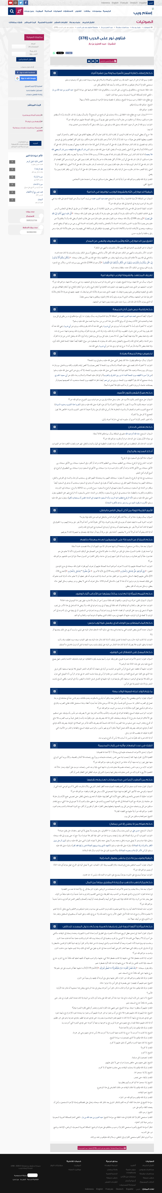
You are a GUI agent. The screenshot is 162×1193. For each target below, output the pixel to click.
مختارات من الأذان (128, 1177)
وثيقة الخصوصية (20, 1175)
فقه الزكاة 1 (38, 169)
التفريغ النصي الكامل (107, 61)
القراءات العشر (60, 22)
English (115, 3)
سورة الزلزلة (38, 177)
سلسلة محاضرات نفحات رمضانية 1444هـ (27, 129)
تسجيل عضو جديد (34, 90)
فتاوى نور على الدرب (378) (102, 38)
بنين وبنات (29, 11)
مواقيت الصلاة (74, 1169)
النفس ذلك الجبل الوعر (34, 161)
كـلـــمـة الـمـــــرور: (33, 52)
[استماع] (97, 61)
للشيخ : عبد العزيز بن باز (102, 44)
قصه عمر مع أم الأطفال (34, 192)
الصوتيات (57, 11)
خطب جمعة (148, 1178)
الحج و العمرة (111, 1174)
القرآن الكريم (88, 22)
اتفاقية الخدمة (33, 1179)
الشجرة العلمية (45, 22)
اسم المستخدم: (33, 45)
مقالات (87, 11)
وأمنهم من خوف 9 (33, 121)
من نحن (16, 1179)
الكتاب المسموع (147, 1182)
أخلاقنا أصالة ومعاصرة (31, 115)
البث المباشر (30, 22)
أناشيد (133, 1165)
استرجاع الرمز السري (33, 86)
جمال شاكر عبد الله (37, 172)
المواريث (39, 11)
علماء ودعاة (74, 22)
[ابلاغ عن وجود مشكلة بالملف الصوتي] (89, 61)
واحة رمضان (112, 1169)
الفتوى (78, 11)
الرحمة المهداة (111, 1165)
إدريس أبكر (39, 195)
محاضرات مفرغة (146, 1174)
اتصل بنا (23, 1179)
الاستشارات (68, 11)
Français (124, 3)
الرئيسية (107, 11)
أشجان (40, 199)
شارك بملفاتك (15, 22)
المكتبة (48, 11)
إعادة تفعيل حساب (34, 94)
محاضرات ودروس (146, 1169)
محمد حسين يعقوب (37, 164)
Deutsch (133, 3)
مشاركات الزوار (56, 1165)
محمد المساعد (39, 203)
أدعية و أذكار (130, 1181)
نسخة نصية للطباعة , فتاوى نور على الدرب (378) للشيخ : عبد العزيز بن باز (101, 1148)
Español (143, 3)
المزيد (35, 143)
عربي (151, 3)
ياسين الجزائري (38, 180)
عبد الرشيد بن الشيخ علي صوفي (33, 187)
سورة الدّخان (38, 184)
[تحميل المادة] (93, 61)
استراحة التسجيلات (127, 1185)
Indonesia (105, 3)
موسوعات (96, 11)
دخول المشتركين (26, 59)
